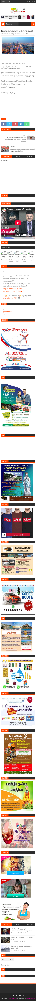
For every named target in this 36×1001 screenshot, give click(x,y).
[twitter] (30, 1)
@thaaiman (7, 312)
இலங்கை (4, 960)
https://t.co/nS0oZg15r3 (12, 289)
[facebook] (27, 1)
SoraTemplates (12, 998)
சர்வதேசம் (10, 960)
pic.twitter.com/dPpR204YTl (13, 291)
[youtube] (32, 1)
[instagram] (34, 1)
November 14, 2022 (10, 298)
